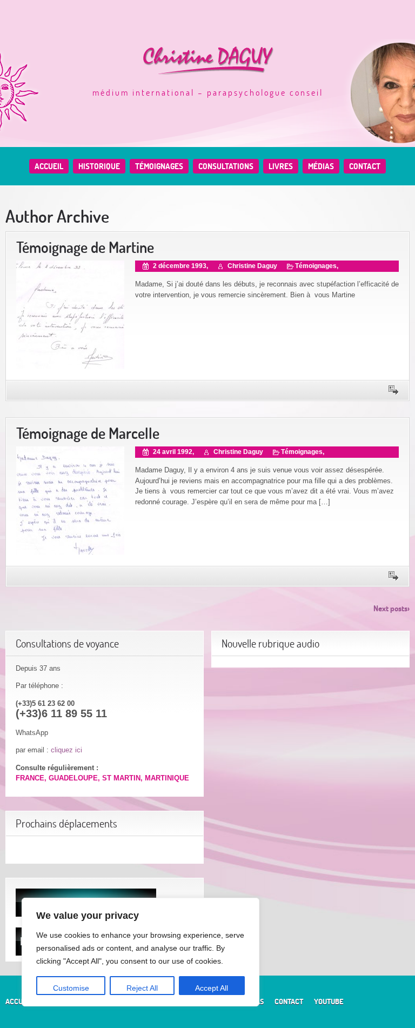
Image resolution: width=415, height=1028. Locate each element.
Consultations (225, 166)
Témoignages (159, 166)
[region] (140, 952)
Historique (99, 166)
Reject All (142, 988)
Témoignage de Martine (85, 247)
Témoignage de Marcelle (87, 433)
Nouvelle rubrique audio (270, 643)
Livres (281, 166)
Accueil (49, 166)
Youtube (328, 1001)
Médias (321, 166)
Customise (71, 988)
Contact (364, 166)
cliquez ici (66, 750)
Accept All (211, 988)
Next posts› (391, 608)
